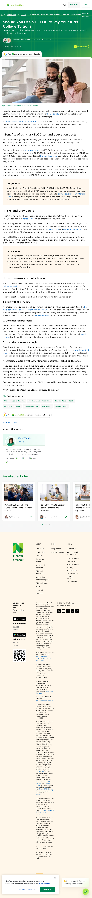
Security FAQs (57, 552)
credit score (53, 229)
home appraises (31, 150)
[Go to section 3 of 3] (49, 524)
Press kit (39, 590)
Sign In (74, 5)
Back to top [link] (11, 422)
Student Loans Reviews (14, 401)
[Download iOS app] (19, 619)
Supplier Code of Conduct (73, 553)
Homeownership (31, 406)
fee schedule (49, 791)
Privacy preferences (72, 569)
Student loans (61, 406)
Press (38, 587)
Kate (24, 438)
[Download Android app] (19, 635)
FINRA (38, 772)
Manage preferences (27, 889)
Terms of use (72, 549)
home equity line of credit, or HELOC (22, 121)
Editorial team (42, 583)
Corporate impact (40, 560)
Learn (23, 15)
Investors (40, 594)
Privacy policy (73, 558)
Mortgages (11, 15)
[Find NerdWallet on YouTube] (63, 611)
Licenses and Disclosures (43, 659)
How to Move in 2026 (64, 401)
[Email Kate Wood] (19, 441)
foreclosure (28, 219)
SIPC (42, 772)
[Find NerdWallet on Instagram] (68, 611)
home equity (53, 114)
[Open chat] (85, 891)
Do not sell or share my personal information (72, 577)
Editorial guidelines (40, 572)
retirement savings (11, 286)
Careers (39, 556)
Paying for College (12, 406)
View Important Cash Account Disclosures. (45, 812)
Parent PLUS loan (48, 156)
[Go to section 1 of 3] (42, 524)
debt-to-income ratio (73, 229)
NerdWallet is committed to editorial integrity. (22, 105)
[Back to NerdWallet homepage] (1, 14)
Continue (47, 889)
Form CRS (39, 781)
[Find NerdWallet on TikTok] (77, 611)
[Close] (89, 878)
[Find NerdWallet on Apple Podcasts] (72, 611)
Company (40, 549)
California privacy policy (73, 563)
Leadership (40, 552)
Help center (56, 549)
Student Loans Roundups (40, 401)
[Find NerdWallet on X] (59, 611)
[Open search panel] (64, 5)
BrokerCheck (40, 795)
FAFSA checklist (43, 315)
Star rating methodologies (42, 578)
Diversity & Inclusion (40, 566)
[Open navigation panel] (3, 5)
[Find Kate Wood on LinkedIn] (23, 441)
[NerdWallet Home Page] (14, 5)
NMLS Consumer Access (44, 701)
